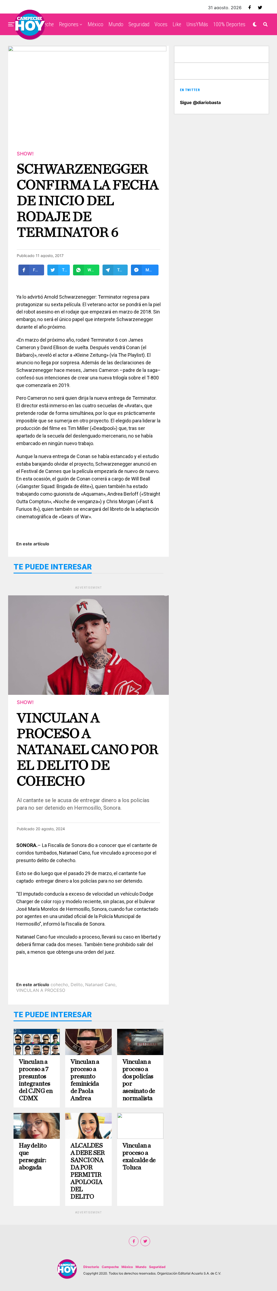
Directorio (91, 1267)
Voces (160, 24)
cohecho (59, 984)
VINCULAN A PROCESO (40, 990)
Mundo (115, 24)
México (95, 24)
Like (177, 24)
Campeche (110, 1267)
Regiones (68, 24)
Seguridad (138, 24)
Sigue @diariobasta (200, 102)
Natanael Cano (100, 984)
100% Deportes (229, 24)
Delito (77, 984)
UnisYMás (197, 24)
